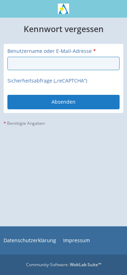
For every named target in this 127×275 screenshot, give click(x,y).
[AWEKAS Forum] (63, 9)
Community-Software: (63, 265)
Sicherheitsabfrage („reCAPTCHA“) (47, 80)
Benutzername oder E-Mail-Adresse (49, 51)
